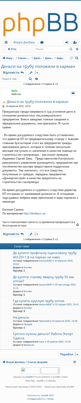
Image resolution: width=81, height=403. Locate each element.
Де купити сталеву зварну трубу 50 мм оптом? (43, 279)
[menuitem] (77, 58)
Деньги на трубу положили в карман (38, 66)
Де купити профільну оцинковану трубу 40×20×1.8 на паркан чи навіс (45, 255)
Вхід (13, 49)
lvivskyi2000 (45, 260)
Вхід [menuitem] (68, 43)
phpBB (28, 377)
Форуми (42, 43)
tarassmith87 (45, 284)
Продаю (28, 324)
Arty (33, 381)
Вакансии (29, 345)
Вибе (14, 91)
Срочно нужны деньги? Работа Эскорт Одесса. (43, 336)
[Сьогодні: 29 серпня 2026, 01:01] (71, 58)
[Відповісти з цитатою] (73, 93)
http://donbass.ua (34, 213)
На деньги (21, 317)
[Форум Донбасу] (40, 20)
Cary (41, 341)
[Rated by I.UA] (30, 371)
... (4, 49)
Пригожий (44, 321)
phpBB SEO (47, 395)
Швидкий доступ (7, 43)
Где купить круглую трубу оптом (38, 301)
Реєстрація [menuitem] (75, 43)
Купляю (28, 267)
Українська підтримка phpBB (59, 387)
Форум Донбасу (24, 42)
